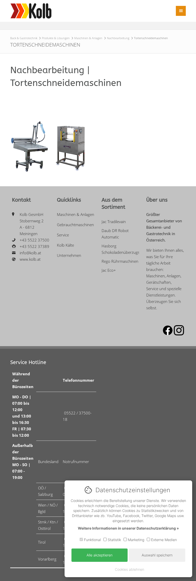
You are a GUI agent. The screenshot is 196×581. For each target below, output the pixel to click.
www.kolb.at (30, 259)
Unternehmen (69, 255)
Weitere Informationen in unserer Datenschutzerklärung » (128, 528)
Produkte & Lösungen (56, 38)
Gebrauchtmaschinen (75, 224)
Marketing (135, 540)
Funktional (92, 540)
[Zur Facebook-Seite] (168, 333)
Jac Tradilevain (114, 221)
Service (63, 234)
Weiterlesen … (24, 159)
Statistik (114, 540)
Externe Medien (163, 540)
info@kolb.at (30, 252)
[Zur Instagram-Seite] (179, 333)
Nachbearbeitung (118, 38)
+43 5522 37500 (34, 240)
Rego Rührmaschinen (120, 261)
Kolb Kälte (65, 245)
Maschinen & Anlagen (88, 38)
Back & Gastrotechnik (23, 38)
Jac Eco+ (109, 270)
